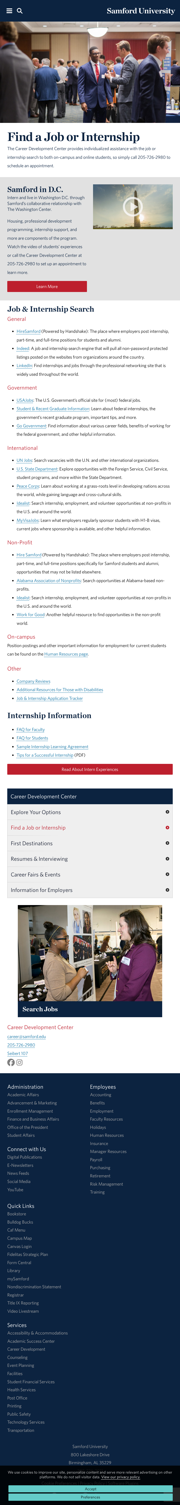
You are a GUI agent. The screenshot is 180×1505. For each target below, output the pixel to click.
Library (13, 1270)
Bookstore (16, 1214)
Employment (101, 1111)
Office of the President (27, 1127)
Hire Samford (29, 554)
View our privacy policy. (120, 1477)
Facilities (14, 1373)
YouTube (15, 1189)
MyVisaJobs (28, 520)
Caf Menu (16, 1230)
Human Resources (107, 1135)
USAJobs (25, 400)
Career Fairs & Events (35, 874)
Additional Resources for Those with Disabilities (60, 689)
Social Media (18, 1181)
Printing (14, 1406)
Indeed (23, 348)
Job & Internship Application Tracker (50, 698)
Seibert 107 (17, 1053)
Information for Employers (42, 889)
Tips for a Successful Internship (45, 755)
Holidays (98, 1127)
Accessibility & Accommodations (37, 1333)
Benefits (97, 1103)
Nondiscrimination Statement (34, 1286)
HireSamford (29, 331)
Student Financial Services (31, 1381)
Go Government (31, 425)
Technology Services (26, 1422)
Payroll (96, 1159)
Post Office (17, 1398)
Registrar (15, 1295)
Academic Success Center (31, 1341)
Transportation (20, 1430)
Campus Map (19, 1238)
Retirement (100, 1176)
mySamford (18, 1278)
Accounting (100, 1094)
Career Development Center (44, 796)
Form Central (19, 1262)
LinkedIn (24, 365)
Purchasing (100, 1167)
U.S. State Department (37, 469)
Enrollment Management (30, 1111)
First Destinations (32, 843)
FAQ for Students (32, 738)
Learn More (47, 286)
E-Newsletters (20, 1165)
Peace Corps (28, 486)
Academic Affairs (23, 1094)
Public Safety (19, 1414)
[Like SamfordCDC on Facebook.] (11, 1062)
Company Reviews (33, 681)
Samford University (90, 1446)
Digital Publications (24, 1157)
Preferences (90, 1497)
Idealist (23, 503)
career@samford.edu (26, 1036)
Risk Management (106, 1184)
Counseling (17, 1357)
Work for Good (31, 614)
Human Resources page (66, 654)
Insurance (99, 1143)
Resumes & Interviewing (39, 858)
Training (97, 1192)
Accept (90, 1488)
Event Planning (20, 1365)
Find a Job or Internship (38, 827)
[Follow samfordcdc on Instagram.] (19, 1062)
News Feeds (18, 1173)
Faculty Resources (106, 1119)
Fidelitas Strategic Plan (27, 1254)
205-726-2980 (21, 1045)
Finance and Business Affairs (33, 1119)
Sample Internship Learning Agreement (52, 746)
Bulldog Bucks (20, 1222)
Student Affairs (21, 1135)
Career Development (26, 1349)
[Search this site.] (19, 10)
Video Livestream (23, 1311)
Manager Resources (108, 1151)
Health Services (21, 1389)
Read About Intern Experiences (90, 769)
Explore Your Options (36, 811)
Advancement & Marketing (32, 1103)
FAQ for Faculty (31, 729)
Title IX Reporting (23, 1303)
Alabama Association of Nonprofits (49, 580)
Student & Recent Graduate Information (53, 408)
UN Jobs (24, 460)
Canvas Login (19, 1246)
